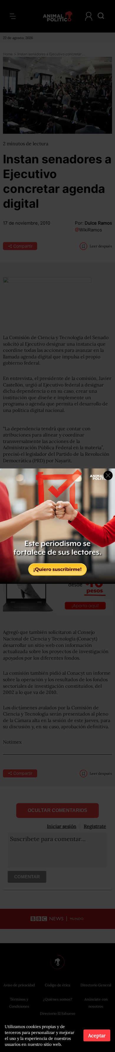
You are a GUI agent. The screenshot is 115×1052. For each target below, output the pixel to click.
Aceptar (97, 1035)
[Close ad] (108, 475)
